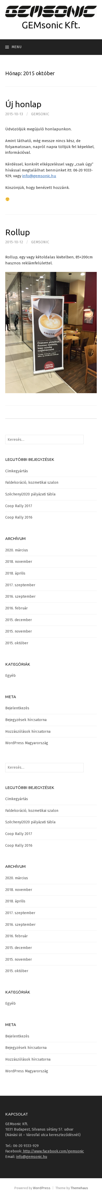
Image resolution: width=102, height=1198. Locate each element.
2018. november (18, 561)
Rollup (17, 232)
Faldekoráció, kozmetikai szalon (31, 482)
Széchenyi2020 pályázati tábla (30, 494)
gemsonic (40, 114)
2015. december (18, 620)
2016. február (16, 608)
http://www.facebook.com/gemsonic (53, 1151)
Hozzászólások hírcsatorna (27, 731)
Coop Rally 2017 (18, 506)
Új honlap (23, 104)
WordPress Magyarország (26, 743)
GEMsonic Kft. (51, 25)
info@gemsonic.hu (39, 176)
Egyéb (10, 675)
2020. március (16, 550)
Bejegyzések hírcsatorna (26, 720)
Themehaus (79, 1188)
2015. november (18, 631)
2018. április (15, 573)
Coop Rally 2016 (18, 517)
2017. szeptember (20, 585)
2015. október (16, 643)
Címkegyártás (16, 471)
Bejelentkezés (17, 708)
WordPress (41, 1188)
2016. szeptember (20, 596)
